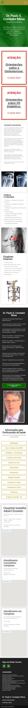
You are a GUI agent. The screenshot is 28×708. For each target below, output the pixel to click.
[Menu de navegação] (25, 2)
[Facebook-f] (4, 666)
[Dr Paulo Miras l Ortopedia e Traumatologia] (2, 2)
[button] (14, 385)
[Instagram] (8, 666)
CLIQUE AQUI (14, 78)
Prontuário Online (7, 702)
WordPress (11, 706)
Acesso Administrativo (8, 700)
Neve (2, 706)
